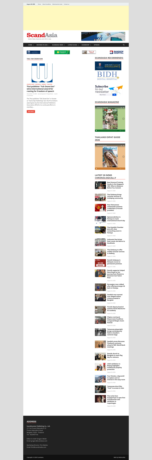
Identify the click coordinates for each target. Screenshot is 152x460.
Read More (30, 111)
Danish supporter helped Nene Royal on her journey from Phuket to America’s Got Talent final (116, 274)
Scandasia (40, 457)
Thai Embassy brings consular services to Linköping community (115, 196)
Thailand (49, 84)
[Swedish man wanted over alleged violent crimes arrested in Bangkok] (100, 295)
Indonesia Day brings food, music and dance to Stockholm (116, 241)
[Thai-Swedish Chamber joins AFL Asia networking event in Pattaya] (100, 227)
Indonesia (38, 84)
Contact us (66, 4)
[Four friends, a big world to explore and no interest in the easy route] (100, 376)
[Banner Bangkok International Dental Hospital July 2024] (108, 80)
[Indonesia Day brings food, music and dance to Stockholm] (100, 240)
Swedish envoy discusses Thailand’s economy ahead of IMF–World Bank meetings (116, 344)
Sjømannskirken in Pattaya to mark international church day (116, 219)
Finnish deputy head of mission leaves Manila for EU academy (116, 308)
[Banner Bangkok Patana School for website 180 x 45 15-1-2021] (33, 53)
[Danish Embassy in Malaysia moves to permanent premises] (100, 260)
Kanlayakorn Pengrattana (46, 94)
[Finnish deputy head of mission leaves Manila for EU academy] (100, 307)
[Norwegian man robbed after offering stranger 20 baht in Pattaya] (100, 284)
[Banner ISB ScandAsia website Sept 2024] (103, 40)
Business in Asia (42, 45)
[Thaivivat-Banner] (62, 54)
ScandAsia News (57, 45)
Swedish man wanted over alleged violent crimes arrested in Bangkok (114, 297)
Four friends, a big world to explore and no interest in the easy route (116, 378)
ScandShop (85, 45)
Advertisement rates (57, 4)
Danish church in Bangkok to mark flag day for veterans (114, 355)
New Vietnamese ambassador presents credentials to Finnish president (115, 207)
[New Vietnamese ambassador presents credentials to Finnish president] (100, 205)
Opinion (96, 45)
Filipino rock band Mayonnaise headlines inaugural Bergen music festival (115, 319)
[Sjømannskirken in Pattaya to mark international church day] (100, 217)
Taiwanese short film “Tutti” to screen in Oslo (115, 387)
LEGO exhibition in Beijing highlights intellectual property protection (114, 366)
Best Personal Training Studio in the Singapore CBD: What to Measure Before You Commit (115, 185)
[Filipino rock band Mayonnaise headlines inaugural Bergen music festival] (100, 317)
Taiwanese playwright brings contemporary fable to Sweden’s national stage (115, 332)
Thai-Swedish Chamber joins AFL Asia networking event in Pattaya (115, 230)
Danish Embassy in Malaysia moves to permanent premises (114, 262)
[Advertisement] (76, 18)
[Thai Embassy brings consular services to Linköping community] (100, 195)
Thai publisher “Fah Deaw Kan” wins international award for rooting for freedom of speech (41, 88)
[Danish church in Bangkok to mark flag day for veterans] (100, 354)
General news (30, 84)
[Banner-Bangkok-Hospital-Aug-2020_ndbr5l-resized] (117, 53)
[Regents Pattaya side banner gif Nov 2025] (108, 70)
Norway (44, 84)
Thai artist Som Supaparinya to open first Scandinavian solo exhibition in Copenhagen (116, 399)
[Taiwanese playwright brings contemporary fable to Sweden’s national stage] (100, 329)
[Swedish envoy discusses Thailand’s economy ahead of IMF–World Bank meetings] (100, 342)
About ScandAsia (46, 4)
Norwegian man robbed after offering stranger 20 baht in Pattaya (116, 286)
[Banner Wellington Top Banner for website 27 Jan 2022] (89, 53)
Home (39, 4)
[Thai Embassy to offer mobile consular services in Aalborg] (100, 250)
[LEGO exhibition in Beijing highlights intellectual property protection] (100, 364)
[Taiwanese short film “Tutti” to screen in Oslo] (100, 386)
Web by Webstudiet (119, 457)
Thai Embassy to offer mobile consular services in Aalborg (115, 251)
